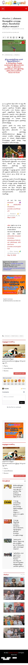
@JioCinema (10, 244)
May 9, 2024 (11, 217)
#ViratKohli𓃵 (11, 207)
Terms (8, 658)
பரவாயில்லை (8, 368)
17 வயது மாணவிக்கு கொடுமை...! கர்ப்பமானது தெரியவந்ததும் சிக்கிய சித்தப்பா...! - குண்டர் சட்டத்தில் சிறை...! (18, 508)
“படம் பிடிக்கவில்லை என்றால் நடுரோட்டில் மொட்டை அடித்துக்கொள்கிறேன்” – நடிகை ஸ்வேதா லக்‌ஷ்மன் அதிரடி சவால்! (14, 636)
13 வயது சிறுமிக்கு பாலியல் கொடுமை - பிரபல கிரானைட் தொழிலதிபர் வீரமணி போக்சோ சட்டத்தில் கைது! (18, 528)
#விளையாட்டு (8, 54)
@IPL (19, 242)
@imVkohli (10, 202)
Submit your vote (19, 373)
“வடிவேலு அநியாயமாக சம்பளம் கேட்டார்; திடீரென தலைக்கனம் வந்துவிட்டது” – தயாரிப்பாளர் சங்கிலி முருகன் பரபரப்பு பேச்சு (14, 624)
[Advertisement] (14, 88)
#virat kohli (15, 336)
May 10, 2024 (11, 255)
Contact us (6, 659)
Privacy (15, 658)
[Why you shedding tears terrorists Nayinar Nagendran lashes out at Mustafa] (8, 487)
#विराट (8, 225)
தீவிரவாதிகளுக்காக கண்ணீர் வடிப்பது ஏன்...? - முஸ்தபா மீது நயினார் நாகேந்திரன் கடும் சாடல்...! (18, 491)
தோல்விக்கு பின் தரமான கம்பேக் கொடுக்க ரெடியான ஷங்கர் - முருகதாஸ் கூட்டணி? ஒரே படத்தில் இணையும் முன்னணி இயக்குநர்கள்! (14, 598)
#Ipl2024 (7, 336)
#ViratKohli (18, 236)
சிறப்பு (6, 366)
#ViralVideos (10, 238)
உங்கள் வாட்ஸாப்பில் (17, 263)
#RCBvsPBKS (17, 205)
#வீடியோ (17, 54)
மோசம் (6, 371)
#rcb (21, 336)
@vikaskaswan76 (11, 240)
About (3, 658)
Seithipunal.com (13, 653)
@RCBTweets (13, 242)
